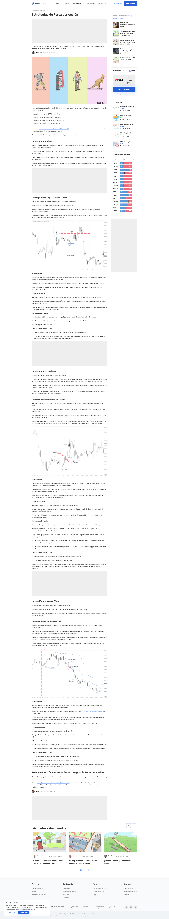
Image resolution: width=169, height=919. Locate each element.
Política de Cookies (112, 907)
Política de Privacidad (85, 907)
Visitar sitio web (124, 89)
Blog (94, 895)
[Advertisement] (69, 31)
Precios (67, 3)
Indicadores (67, 888)
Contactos (127, 895)
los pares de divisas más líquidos (94, 711)
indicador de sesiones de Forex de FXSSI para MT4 (53, 783)
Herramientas (91, 3)
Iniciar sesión (117, 3)
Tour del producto (37, 888)
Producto (58, 3)
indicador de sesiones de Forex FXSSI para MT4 (54, 129)
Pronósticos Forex (98, 891)
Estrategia (66, 898)
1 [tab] (81, 870)
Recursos (101, 3)
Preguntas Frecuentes (39, 895)
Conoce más (11, 912)
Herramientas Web (69, 891)
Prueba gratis (130, 3)
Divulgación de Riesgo (100, 907)
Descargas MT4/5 (78, 3)
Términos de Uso (75, 907)
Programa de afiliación (130, 891)
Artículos (66, 895)
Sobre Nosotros (129, 888)
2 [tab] (87, 870)
